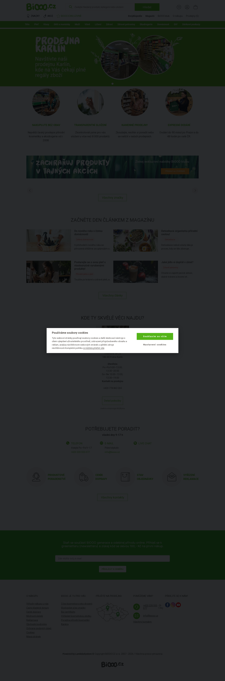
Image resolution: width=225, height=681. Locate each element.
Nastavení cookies (155, 344)
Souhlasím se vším (155, 336)
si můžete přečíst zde (93, 348)
